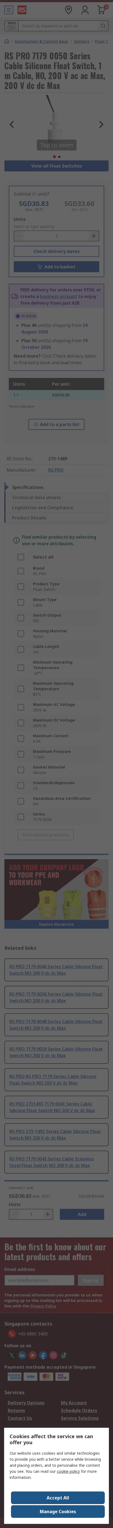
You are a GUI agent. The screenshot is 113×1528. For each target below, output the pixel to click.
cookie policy (68, 1471)
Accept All (58, 1498)
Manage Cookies (58, 1511)
